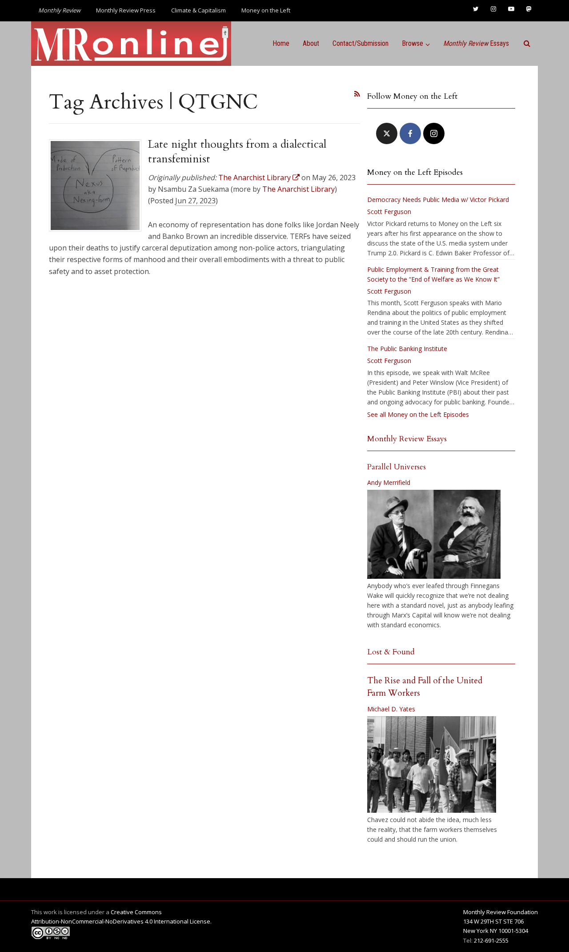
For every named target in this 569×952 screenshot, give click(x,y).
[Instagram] (434, 133)
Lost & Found (391, 652)
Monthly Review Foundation (500, 912)
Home (280, 43)
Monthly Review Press (126, 10)
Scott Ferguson (389, 211)
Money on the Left (265, 10)
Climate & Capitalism (198, 10)
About (311, 43)
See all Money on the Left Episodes (418, 414)
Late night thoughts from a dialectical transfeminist (237, 151)
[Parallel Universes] (434, 534)
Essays (476, 43)
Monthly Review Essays (407, 438)
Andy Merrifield (388, 482)
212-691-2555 (491, 940)
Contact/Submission (361, 43)
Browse (412, 43)
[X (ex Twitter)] (386, 133)
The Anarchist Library (298, 189)
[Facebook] (410, 133)
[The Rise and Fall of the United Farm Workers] (431, 764)
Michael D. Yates (391, 709)
